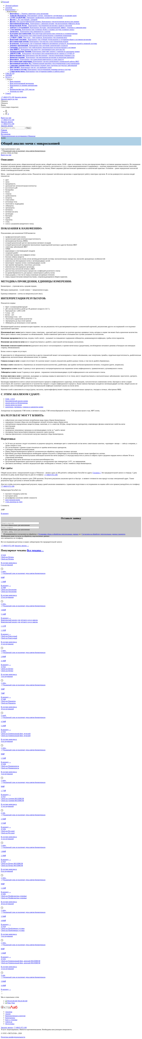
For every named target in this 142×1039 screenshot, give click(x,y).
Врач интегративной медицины (22, 83)
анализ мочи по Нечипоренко (16, 403)
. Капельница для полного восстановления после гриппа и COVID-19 (42, 53)
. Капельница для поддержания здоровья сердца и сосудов (40, 69)
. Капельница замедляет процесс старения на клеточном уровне (45, 51)
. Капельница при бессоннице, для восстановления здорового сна (42, 55)
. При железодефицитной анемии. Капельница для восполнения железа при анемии (44, 21)
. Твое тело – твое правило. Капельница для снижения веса (38, 37)
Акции (8, 1014)
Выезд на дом (6, 118)
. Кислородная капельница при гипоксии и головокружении (43, 33)
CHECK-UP (9, 73)
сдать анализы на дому (14, 502)
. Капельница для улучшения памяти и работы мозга (37, 71)
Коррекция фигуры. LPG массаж (22, 89)
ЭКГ (11, 87)
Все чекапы (35, 550)
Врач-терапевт (15, 81)
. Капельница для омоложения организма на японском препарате (42, 57)
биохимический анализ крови (16, 401)
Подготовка (9, 1024)
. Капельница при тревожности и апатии (30, 31)
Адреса (8, 93)
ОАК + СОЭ (10, 399)
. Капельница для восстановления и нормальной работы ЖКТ (44, 61)
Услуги (8, 77)
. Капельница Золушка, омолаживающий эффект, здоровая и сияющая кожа (48, 27)
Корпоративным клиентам (15, 1016)
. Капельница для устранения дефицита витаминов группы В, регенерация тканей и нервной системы (53, 43)
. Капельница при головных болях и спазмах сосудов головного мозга (42, 29)
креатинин (9, 407)
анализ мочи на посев (13, 405)
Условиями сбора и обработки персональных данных (58, 534)
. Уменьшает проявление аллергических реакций (36, 18)
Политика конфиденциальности (13, 1037)
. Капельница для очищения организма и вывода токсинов (41, 25)
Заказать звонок (21, 97)
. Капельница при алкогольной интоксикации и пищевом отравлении (40, 35)
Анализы (8, 8)
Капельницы (10, 10)
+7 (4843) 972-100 (7, 97)
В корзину (5, 513)
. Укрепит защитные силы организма (29, 14)
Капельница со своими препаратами (23, 85)
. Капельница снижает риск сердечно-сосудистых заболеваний (43, 65)
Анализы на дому (16, 91)
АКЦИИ (8, 75)
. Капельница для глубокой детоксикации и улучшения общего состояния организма (50, 39)
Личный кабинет (11, 6)
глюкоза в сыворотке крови (33, 407)
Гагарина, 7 (97, 473)
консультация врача (12, 500)
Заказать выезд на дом (9, 99)
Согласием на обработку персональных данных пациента (103, 534)
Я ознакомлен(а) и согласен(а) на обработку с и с (64, 534)
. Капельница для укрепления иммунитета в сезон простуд (37, 59)
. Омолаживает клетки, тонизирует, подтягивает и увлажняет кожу (43, 16)
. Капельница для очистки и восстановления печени (39, 41)
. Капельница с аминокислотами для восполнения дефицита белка (45, 23)
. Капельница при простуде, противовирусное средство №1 (37, 49)
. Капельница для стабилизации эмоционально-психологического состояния (43, 47)
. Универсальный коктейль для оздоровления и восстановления (44, 63)
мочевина (18, 407)
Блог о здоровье (11, 1020)
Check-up (8, 1022)
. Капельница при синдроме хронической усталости (39, 45)
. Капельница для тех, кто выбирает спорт (31, 67)
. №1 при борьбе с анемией (23, 20)
